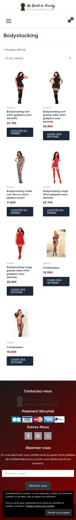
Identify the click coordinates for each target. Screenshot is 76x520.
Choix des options (54, 136)
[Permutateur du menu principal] (9, 21)
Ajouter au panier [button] (19, 132)
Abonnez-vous (38, 485)
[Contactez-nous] (38, 401)
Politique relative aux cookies (39, 506)
